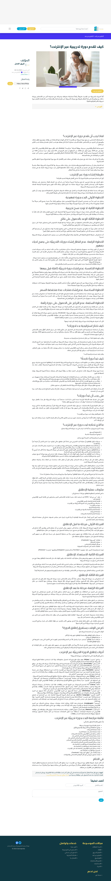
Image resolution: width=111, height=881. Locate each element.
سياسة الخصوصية (21, 846)
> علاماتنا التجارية (72, 855)
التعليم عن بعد (16, 72)
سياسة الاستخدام (11, 846)
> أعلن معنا (74, 847)
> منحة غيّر (98, 875)
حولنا (28, 846)
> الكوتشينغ (98, 858)
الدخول (31, 29)
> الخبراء (99, 866)
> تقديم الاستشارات (96, 861)
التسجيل (21, 29)
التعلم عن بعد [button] (97, 91)
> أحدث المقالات (97, 847)
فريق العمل (19, 63)
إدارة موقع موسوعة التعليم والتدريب (57, 775)
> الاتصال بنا (73, 858)
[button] (68, 106)
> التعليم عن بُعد (97, 855)
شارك (10, 83)
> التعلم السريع (97, 852)
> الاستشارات (98, 863)
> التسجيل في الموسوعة (70, 850)
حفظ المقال (24, 74)
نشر (101, 800)
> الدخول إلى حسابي (71, 852)
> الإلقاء (100, 850)
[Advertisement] (55, 12)
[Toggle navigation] (9, 28)
